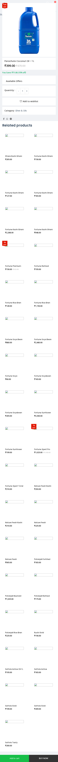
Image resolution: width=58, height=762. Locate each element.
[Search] (48, 3)
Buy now (43, 758)
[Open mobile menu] (8, 3)
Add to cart (14, 758)
